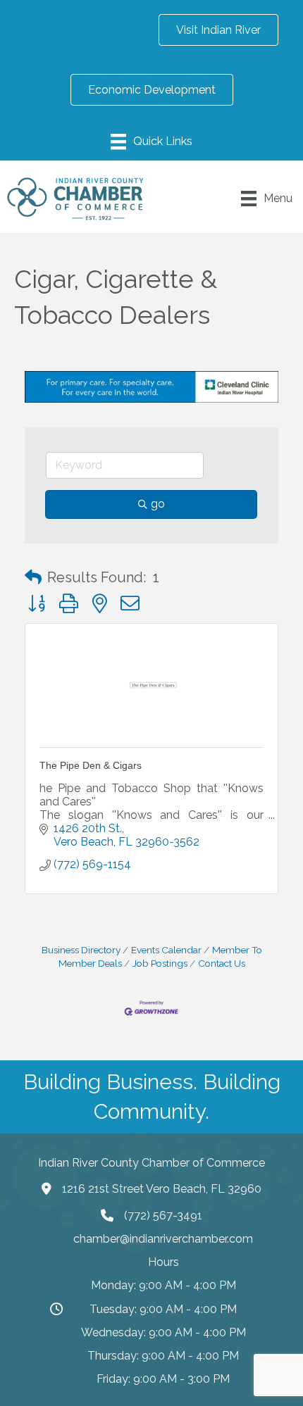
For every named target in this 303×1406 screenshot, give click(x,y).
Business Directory (81, 949)
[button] (33, 577)
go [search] (158, 503)
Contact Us (221, 963)
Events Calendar (166, 949)
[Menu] (151, 141)
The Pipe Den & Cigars (90, 765)
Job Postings (159, 963)
